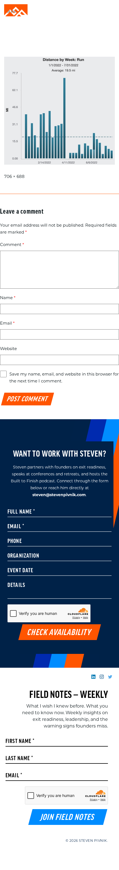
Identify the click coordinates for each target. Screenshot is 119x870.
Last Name (19, 759)
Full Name (21, 512)
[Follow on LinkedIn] (93, 677)
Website (8, 348)
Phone (14, 541)
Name (7, 297)
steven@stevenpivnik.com (59, 494)
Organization (23, 556)
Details (16, 585)
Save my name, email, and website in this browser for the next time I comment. (64, 377)
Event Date (20, 571)
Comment (12, 244)
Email (7, 323)
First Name (20, 741)
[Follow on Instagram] (101, 677)
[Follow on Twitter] (110, 677)
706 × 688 (14, 176)
